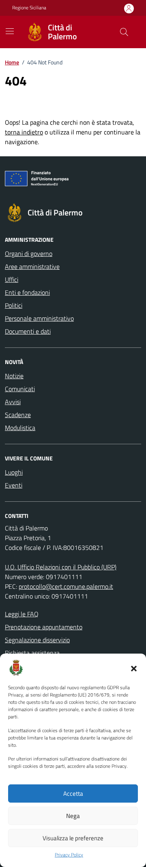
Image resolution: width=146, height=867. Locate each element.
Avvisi (13, 402)
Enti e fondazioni (27, 292)
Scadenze (18, 415)
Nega (73, 815)
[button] (134, 668)
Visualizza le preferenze (73, 838)
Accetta (73, 793)
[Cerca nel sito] (124, 32)
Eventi (13, 485)
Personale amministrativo (39, 318)
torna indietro (24, 132)
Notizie (14, 376)
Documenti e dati (28, 331)
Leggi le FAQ (22, 614)
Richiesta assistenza (32, 653)
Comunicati (20, 389)
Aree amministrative (32, 266)
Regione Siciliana (29, 7)
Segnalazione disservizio (37, 640)
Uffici (11, 279)
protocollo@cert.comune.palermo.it (66, 586)
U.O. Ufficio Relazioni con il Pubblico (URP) (60, 567)
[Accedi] (129, 8)
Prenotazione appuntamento (43, 627)
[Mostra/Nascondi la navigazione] (10, 31)
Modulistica (20, 427)
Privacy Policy (69, 854)
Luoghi (14, 472)
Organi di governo (28, 253)
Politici (13, 305)
